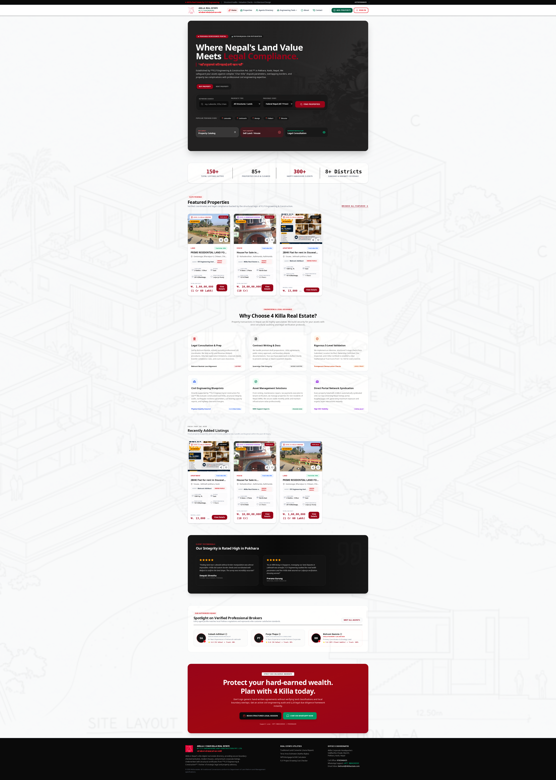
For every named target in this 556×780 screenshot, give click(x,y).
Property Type (237, 98)
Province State (269, 98)
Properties (247, 10)
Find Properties (312, 104)
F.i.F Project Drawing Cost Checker (294, 761)
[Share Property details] (221, 240)
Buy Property (205, 86)
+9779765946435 (360, 2)
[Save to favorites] (226, 240)
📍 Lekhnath (241, 118)
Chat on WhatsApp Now (301, 716)
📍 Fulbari (269, 118)
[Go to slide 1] (206, 241)
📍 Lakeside (226, 118)
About (306, 10)
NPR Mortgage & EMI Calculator (293, 757)
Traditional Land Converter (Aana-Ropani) (297, 750)
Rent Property (222, 86)
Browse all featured (353, 206)
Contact (319, 10)
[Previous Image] (191, 229)
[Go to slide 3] (209, 241)
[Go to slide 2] (208, 241)
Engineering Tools (288, 10)
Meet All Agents (352, 620)
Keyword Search (206, 99)
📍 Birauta (283, 118)
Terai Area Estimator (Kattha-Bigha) (294, 754)
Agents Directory (266, 10)
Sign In (362, 10)
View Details (222, 287)
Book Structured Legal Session (262, 716)
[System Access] (369, 2)
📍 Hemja (256, 118)
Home (233, 10)
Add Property (343, 10)
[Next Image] (227, 229)
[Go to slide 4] (211, 241)
